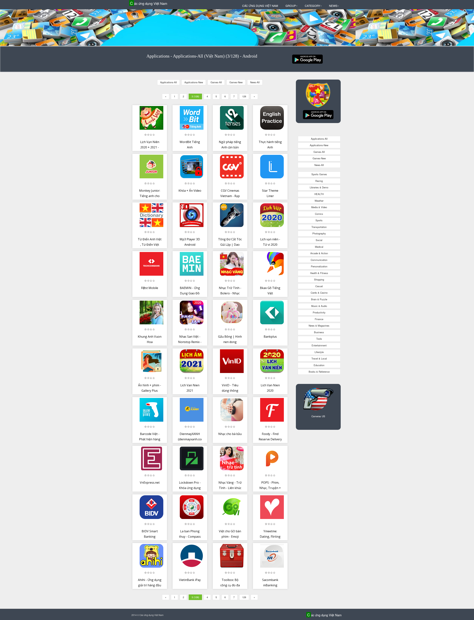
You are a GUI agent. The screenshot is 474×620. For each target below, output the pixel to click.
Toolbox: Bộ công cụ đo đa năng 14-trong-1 (230, 585)
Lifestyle (319, 352)
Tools (319, 338)
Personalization (319, 266)
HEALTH (319, 194)
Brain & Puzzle (319, 299)
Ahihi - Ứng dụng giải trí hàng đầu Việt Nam (149, 585)
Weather (319, 200)
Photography (319, 233)
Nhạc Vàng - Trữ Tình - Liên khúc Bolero (230, 487)
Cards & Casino (319, 292)
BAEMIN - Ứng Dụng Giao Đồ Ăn (190, 293)
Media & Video (319, 207)
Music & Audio (319, 306)
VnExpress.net (150, 482)
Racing (319, 181)
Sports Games (319, 174)
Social (319, 240)
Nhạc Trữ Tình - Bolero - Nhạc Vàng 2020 (230, 293)
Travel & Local (319, 358)
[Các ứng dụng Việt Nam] (307, 59)
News (333, 6)
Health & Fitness (319, 273)
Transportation (319, 227)
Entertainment (319, 345)
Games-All (216, 82)
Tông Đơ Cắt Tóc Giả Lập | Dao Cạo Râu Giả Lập (230, 244)
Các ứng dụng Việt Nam (148, 3)
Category (312, 6)
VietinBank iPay (190, 580)
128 (244, 96)
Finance (319, 319)
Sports (319, 220)
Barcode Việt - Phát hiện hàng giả (149, 439)
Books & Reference (319, 371)
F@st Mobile (149, 288)
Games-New (236, 82)
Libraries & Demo (319, 187)
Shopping (319, 279)
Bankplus (270, 337)
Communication (319, 260)
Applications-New (193, 82)
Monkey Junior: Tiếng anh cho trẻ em (149, 196)
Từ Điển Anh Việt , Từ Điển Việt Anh (149, 244)
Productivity (319, 312)
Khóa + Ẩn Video (189, 191)
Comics (319, 214)
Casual (319, 286)
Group (291, 6)
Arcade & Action (319, 253)
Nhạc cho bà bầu (230, 434)
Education (319, 365)
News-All (255, 82)
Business (319, 332)
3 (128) (195, 96)
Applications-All (168, 82)
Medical (319, 246)
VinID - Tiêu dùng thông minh (230, 390)
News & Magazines (319, 325)
